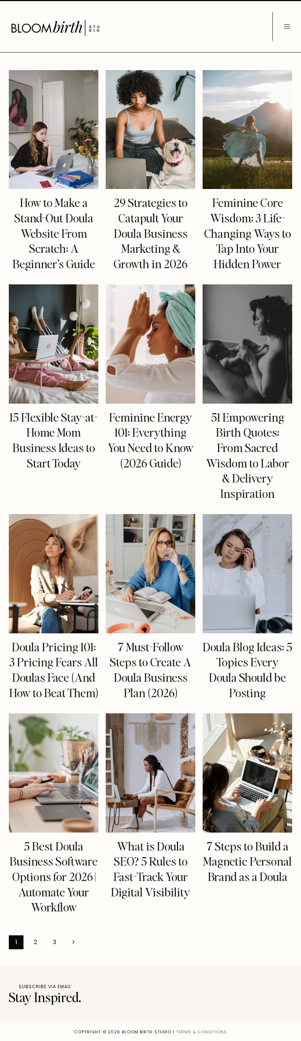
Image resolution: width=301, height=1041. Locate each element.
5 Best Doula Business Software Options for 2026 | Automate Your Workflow (54, 876)
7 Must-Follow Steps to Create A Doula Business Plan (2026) (150, 669)
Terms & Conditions (201, 1032)
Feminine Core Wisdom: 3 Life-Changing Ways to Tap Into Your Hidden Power (247, 233)
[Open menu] (287, 26)
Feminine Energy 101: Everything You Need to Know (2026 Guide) (150, 440)
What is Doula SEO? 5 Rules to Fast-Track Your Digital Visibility (150, 868)
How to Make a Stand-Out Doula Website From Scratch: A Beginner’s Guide (53, 233)
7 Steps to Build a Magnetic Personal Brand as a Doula (247, 861)
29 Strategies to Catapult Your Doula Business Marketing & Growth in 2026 (150, 233)
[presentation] (53, 129)
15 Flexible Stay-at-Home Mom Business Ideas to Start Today (54, 440)
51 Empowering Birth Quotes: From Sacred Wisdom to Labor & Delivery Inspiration (247, 455)
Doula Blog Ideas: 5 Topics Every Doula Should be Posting (247, 669)
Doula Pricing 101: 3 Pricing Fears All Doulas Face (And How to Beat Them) (53, 669)
